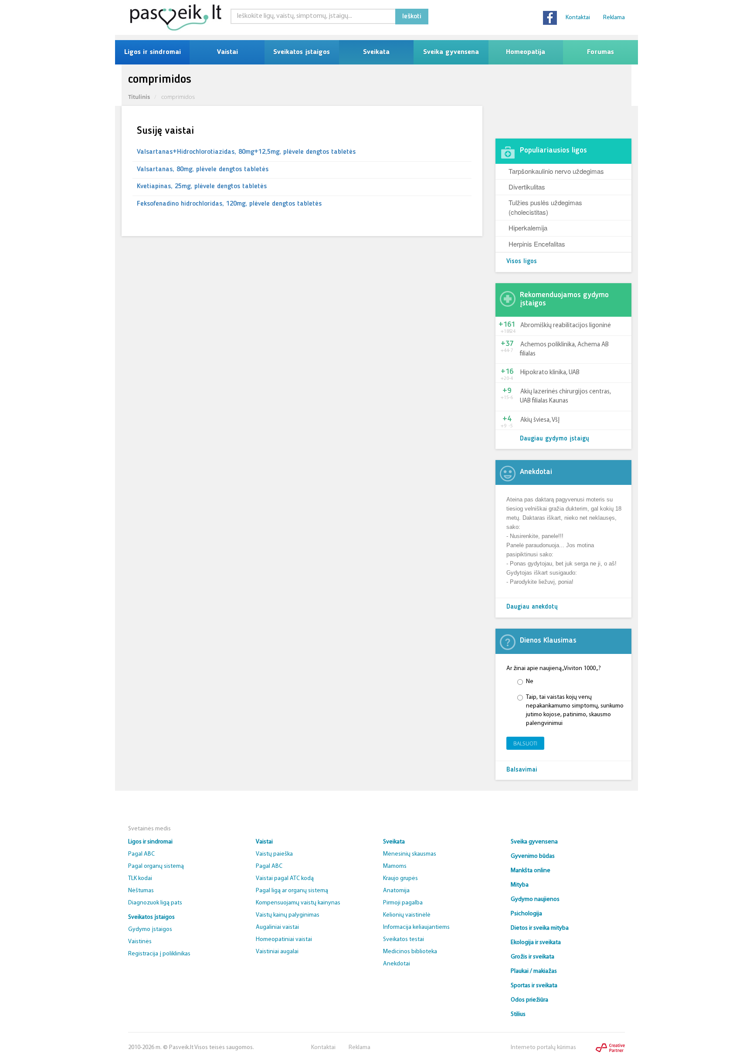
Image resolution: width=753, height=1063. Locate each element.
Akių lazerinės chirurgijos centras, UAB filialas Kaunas (565, 396)
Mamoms (395, 866)
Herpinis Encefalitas (537, 243)
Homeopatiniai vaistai (284, 939)
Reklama (614, 17)
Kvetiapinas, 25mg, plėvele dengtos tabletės (202, 186)
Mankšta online (530, 870)
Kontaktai (578, 17)
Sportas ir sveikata (534, 985)
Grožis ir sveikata (532, 957)
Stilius (518, 1014)
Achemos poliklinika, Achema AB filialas (564, 349)
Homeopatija (525, 52)
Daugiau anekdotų (532, 607)
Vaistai (227, 52)
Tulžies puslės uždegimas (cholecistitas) (545, 207)
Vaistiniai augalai (277, 951)
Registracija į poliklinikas (159, 954)
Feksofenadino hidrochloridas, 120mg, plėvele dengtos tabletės (229, 203)
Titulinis (139, 97)
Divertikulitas (527, 186)
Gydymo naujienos (535, 899)
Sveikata (376, 52)
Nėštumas (141, 890)
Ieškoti (411, 16)
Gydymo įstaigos (150, 929)
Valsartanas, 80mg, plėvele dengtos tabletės (202, 169)
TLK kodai (140, 878)
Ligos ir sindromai (152, 52)
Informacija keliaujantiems (416, 927)
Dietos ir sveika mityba (540, 928)
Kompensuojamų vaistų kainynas (298, 903)
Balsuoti (525, 743)
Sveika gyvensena (451, 52)
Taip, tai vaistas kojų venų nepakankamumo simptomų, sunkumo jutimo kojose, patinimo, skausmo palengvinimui (575, 710)
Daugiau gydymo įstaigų (554, 439)
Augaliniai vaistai (277, 927)
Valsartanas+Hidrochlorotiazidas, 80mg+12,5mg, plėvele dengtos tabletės (246, 152)
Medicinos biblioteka (410, 951)
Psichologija (526, 914)
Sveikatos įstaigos (301, 52)
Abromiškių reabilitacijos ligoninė (565, 325)
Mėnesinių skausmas (409, 854)
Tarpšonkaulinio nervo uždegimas (556, 171)
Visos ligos (521, 261)
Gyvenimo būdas (533, 856)
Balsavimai (521, 770)
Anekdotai (396, 964)
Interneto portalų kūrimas (543, 1047)
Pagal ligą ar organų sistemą (292, 890)
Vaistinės (140, 941)
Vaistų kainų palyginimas (287, 915)
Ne (529, 681)
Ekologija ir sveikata (536, 942)
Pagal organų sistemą (156, 866)
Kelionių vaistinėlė (407, 915)
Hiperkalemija (528, 227)
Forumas (600, 52)
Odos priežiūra (529, 1000)
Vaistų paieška (274, 854)
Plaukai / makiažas (534, 971)
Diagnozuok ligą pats (155, 903)
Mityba (520, 885)
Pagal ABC (141, 854)
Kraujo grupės (400, 878)
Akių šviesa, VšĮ (540, 420)
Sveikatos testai (403, 939)
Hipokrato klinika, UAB (550, 372)
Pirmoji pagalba (403, 903)
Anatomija (396, 890)
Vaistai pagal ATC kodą (285, 878)
